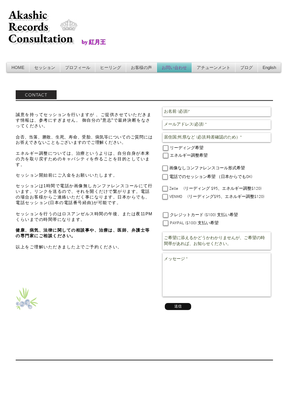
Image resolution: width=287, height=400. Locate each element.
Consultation (40, 38)
